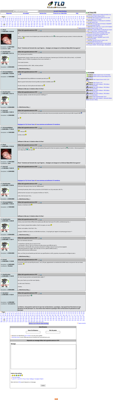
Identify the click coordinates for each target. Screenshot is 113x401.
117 (4, 21)
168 (59, 23)
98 (37, 20)
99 (39, 20)
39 (81, 17)
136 (56, 21)
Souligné (37, 379)
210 (4, 26)
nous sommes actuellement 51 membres (48, 124)
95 (30, 20)
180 (7, 25)
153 (18, 23)
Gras (28, 379)
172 (70, 23)
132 (45, 21)
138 (62, 21)
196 (51, 25)
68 (58, 18)
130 (40, 21)
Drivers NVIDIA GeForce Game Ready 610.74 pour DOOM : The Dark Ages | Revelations (98, 44)
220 (31, 26)
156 (26, 23)
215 (18, 26)
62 (45, 18)
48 (16, 18)
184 (18, 25)
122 (18, 21)
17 (35, 17)
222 (37, 26)
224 (42, 26)
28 (58, 17)
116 (1, 21)
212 (10, 26)
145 (81, 21)
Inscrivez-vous (15, 337)
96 (32, 20)
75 (73, 18)
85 (9, 20)
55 (30, 18)
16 (32, 17)
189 (31, 25)
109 (66, 20)
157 (29, 23)
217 (23, 26)
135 (53, 21)
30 (62, 17)
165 (51, 23)
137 (59, 21)
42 (3, 18)
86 (11, 20)
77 (77, 18)
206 (78, 25)
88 (16, 20)
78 (79, 18)
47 (13, 18)
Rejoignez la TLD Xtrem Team (26, 124)
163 (45, 23)
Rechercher (43, 13)
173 (72, 23)
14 (28, 17)
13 (26, 17)
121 (15, 21)
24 (49, 17)
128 (34, 21)
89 (18, 20)
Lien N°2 (20, 379)
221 (34, 26)
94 (28, 20)
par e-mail (27, 335)
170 (64, 23)
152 (15, 23)
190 (34, 25)
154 (20, 23)
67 (56, 18)
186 (23, 25)
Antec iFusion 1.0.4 (97, 82)
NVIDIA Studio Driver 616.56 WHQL (101, 75)
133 (48, 21)
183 (15, 25)
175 (78, 23)
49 (18, 18)
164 (48, 23)
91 (22, 20)
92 (24, 20)
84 (7, 20)
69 (60, 18)
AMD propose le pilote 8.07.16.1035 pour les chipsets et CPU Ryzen (98, 18)
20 (41, 17)
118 (7, 21)
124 (23, 21)
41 (1, 18)
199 (59, 25)
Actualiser (26, 13)
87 (13, 20)
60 (41, 18)
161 (40, 23)
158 (31, 23)
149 (7, 23)
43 (5, 18)
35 (73, 17)
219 (29, 26)
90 (20, 20)
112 (74, 20)
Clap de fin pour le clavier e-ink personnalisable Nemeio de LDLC (96, 41)
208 (83, 25)
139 (64, 21)
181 (10, 25)
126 (29, 21)
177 (83, 23)
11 (22, 17)
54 (28, 18)
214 (15, 26)
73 (68, 18)
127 (31, 21)
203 (70, 25)
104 (52, 20)
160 (37, 23)
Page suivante (82, 28)
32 (66, 17)
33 (68, 17)
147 (1, 23)
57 (35, 18)
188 (29, 25)
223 (40, 26)
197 (53, 25)
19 (39, 17)
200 (62, 25)
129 (37, 21)
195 (48, 25)
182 (12, 25)
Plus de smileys (16, 377)
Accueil (56, 11)
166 (53, 23)
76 (75, 18)
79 (81, 18)
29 (60, 17)
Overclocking (62, 11)
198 (56, 25)
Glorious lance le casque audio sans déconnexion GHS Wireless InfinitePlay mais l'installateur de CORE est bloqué (98, 34)
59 (39, 18)
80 (83, 18)
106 (58, 20)
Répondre (9, 13)
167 (56, 23)
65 (52, 18)
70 (62, 18)
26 (54, 17)
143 (75, 21)
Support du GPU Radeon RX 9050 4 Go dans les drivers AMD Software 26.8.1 (98, 15)
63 (47, 18)
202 (67, 25)
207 (81, 25)
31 (64, 17)
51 (22, 18)
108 (63, 20)
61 (43, 18)
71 (64, 18)
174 (75, 23)
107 (61, 20)
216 (20, 26)
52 (24, 18)
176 (81, 23)
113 (77, 20)
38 (79, 17)
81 (1, 20)
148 (4, 23)
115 (83, 20)
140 (67, 21)
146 (83, 21)
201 (64, 25)
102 (47, 20)
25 (52, 17)
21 (43, 17)
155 (23, 23)
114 (80, 20)
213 (12, 26)
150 (10, 23)
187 (26, 25)
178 (1, 25)
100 (42, 20)
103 (50, 20)
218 (26, 26)
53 (26, 18)
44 (7, 18)
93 (26, 20)
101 (44, 20)
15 (30, 17)
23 (47, 17)
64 (49, 18)
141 (70, 21)
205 (75, 25)
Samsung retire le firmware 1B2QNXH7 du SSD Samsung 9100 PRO (99, 24)
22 (45, 17)
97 (35, 20)
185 (20, 25)
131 (42, 21)
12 (24, 17)
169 (62, 23)
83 (5, 20)
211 (7, 26)
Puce (24, 379)
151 (12, 23)
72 (66, 18)
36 (75, 17)
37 (77, 17)
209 (1, 26)
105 (55, 20)
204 (72, 25)
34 (71, 17)
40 (83, 17)
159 (34, 23)
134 (51, 21)
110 (69, 20)
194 (45, 25)
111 (72, 20)
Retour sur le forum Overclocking (38, 323)
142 (72, 21)
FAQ (77, 13)
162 (42, 23)
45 (9, 18)
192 (40, 25)
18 (37, 17)
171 (67, 23)
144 (78, 21)
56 (32, 18)
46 (11, 18)
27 (56, 17)
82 (3, 20)
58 (37, 18)
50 (20, 18)
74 (71, 18)
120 (12, 21)
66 (54, 18)
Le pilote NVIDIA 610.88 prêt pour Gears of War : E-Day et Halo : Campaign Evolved (99, 30)
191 (37, 25)
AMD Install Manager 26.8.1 (100, 96)
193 (42, 25)
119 (10, 21)
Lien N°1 (14, 379)
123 (20, 21)
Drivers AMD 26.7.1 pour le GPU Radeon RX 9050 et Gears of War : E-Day (99, 27)
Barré (41, 379)
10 (20, 17)
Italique (32, 379)
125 (26, 21)
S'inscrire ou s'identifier (60, 13)
